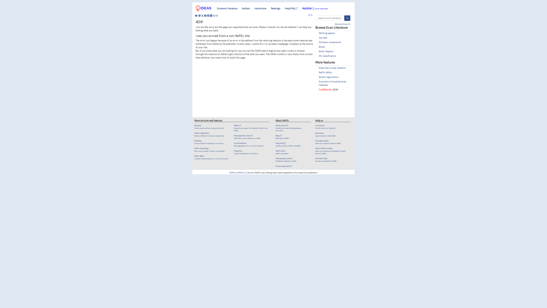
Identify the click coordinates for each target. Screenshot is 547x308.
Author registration (328, 77)
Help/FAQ (290, 8)
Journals (323, 37)
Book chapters (326, 51)
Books (322, 46)
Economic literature (227, 8)
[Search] (347, 18)
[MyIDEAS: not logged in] (310, 15)
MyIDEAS (315, 8)
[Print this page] (217, 15)
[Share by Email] (214, 15)
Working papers (327, 33)
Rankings (275, 8)
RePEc (242, 173)
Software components (330, 42)
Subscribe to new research (332, 68)
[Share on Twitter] (202, 15)
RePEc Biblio (325, 72)
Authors (246, 8)
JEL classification (327, 56)
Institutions (260, 8)
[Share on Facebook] (205, 15)
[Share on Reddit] (208, 15)
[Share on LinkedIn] (211, 15)
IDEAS (232, 173)
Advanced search (342, 24)
